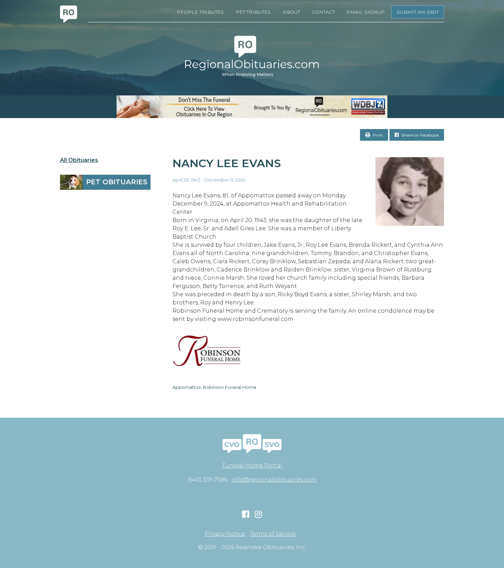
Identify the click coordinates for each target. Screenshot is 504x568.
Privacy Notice (225, 534)
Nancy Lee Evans (226, 163)
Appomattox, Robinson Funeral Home (214, 387)
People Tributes (200, 12)
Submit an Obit (418, 12)
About (291, 12)
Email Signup (366, 12)
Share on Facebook (419, 135)
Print (377, 135)
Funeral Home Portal (252, 465)
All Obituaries (79, 160)
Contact (323, 12)
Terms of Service (273, 534)
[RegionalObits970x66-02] (252, 106)
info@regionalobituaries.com (274, 479)
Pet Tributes (253, 12)
